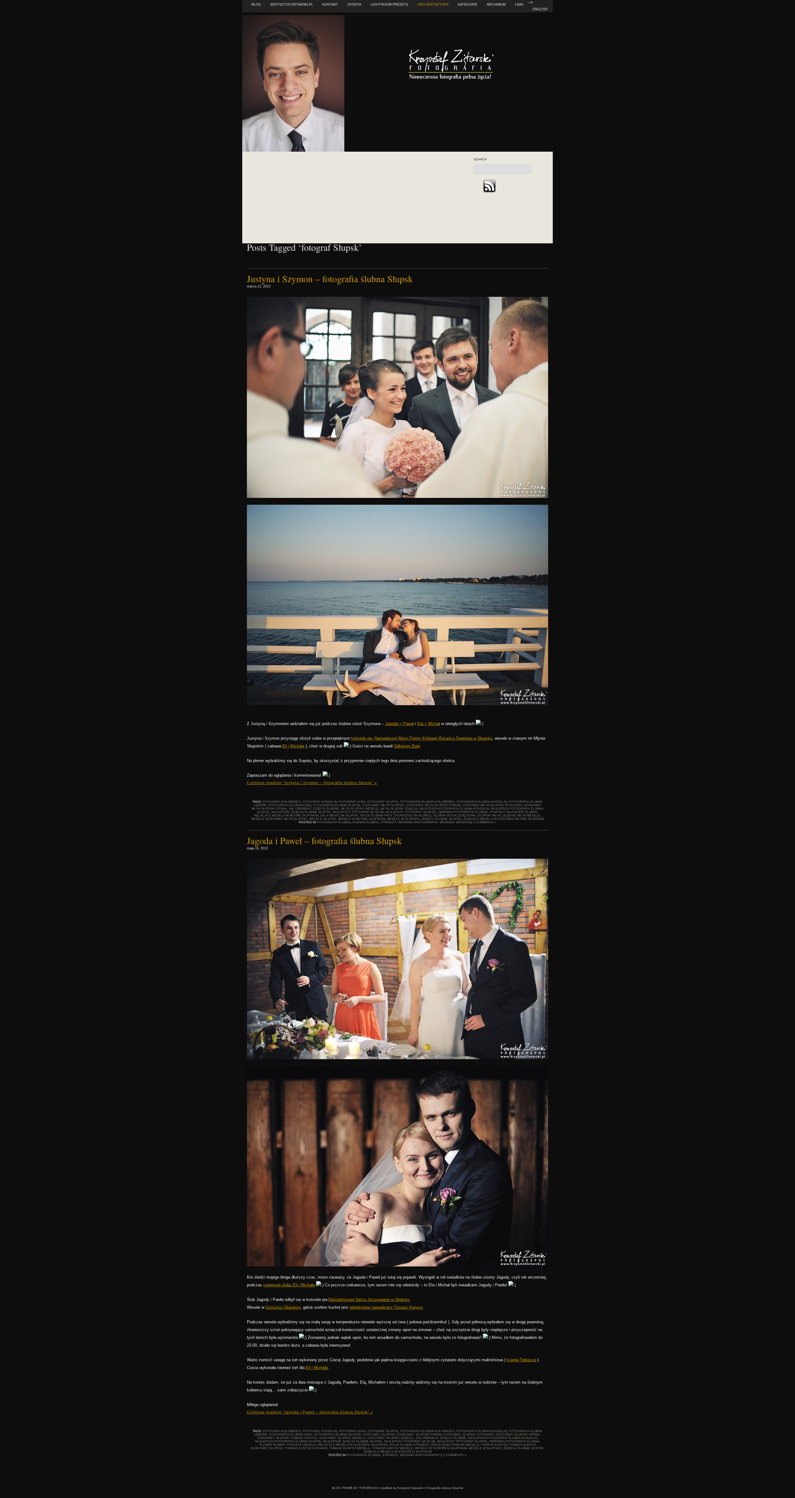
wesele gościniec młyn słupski (279, 818)
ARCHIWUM (496, 4)
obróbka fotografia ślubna (463, 812)
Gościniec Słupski (379, 1434)
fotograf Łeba (352, 801)
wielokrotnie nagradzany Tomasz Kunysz (386, 1307)
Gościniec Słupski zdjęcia (390, 1438)
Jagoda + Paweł (399, 723)
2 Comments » (484, 822)
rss (489, 186)
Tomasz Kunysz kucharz (306, 1448)
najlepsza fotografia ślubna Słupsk (288, 1441)
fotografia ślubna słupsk (337, 805)
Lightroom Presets (389, 4)
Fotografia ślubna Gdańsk (444, 1488)
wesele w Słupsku (403, 818)
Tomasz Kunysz (494, 1444)
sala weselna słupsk (339, 815)
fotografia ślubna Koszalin (482, 801)
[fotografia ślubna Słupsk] (397, 1057)
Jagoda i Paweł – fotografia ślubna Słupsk (324, 840)
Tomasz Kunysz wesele (392, 1448)
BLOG (256, 4)
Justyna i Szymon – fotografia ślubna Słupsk (330, 278)
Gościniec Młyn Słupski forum (433, 805)
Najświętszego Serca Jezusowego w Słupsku (369, 1299)
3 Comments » (454, 1455)
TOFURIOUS (368, 1488)
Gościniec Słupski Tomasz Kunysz (287, 1438)
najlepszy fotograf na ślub (358, 812)
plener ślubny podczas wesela (287, 1444)
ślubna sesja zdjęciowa (454, 815)
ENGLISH (540, 9)
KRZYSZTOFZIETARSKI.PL (291, 4)
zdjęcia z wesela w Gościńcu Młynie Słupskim (503, 818)
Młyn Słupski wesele (360, 808)
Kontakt (330, 4)
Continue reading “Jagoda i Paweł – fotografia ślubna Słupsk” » (310, 1412)
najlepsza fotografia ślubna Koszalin (454, 808)
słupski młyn (489, 815)
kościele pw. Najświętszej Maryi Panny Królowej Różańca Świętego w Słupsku (421, 738)
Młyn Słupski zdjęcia (399, 808)
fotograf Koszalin (320, 801)
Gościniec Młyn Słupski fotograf (492, 805)
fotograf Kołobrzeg (282, 801)
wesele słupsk (322, 818)
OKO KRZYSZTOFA (432, 4)
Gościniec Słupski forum (419, 1434)
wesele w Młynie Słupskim (361, 818)
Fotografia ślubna (334, 822)
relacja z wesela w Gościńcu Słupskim (352, 1444)
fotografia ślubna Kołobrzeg (427, 801)
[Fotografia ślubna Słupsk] (397, 496)
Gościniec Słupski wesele (342, 1438)
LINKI (519, 4)
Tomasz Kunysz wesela (349, 1448)
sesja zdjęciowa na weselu (455, 1444)
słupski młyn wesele (521, 815)
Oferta (354, 4)
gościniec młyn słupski (383, 805)
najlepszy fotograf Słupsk (410, 812)
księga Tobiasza (521, 1360)
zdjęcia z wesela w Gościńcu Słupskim (398, 1451)
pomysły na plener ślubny (513, 812)
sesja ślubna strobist (409, 1444)
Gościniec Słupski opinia (518, 1434)
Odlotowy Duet (407, 746)
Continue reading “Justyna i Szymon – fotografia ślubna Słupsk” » (312, 783)
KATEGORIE (467, 4)
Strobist (388, 822)
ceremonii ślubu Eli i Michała (289, 1285)
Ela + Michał (428, 723)
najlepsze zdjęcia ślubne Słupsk (301, 812)
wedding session (455, 822)
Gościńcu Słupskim (283, 1307)
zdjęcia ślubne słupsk (441, 818)
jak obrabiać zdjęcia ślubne (313, 808)
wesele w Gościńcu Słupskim (441, 1448)
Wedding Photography (418, 822)
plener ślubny (365, 822)
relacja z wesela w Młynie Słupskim (286, 815)
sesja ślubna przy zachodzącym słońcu (395, 815)
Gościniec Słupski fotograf (468, 1434)
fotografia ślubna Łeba (290, 805)
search (480, 159)
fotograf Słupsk (382, 801)
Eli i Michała (293, 746)
